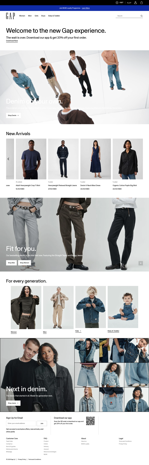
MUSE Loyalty (85, 444)
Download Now (12, 41)
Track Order (9, 441)
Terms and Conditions (125, 441)
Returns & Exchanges (50, 452)
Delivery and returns (12, 449)
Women (14, 332)
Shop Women (24, 263)
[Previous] (8, 159)
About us (83, 441)
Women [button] (22, 16)
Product (46, 441)
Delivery (46, 446)
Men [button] (30, 16)
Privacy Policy (123, 444)
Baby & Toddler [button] (54, 16)
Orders (46, 444)
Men (45, 332)
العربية (129, 2)
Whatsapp (9, 452)
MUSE (45, 454)
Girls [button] (36, 16)
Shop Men (11, 263)
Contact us (9, 444)
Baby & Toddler (113, 331)
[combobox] (129, 16)
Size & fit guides (11, 446)
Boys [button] (43, 16)
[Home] (10, 16)
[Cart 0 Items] (141, 2)
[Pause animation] (141, 263)
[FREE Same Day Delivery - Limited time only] (74, 8)
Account (46, 449)
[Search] (141, 16)
